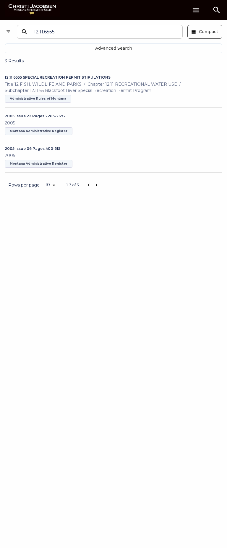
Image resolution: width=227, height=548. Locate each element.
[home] (32, 10)
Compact (208, 31)
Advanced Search (113, 48)
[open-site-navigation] (196, 10)
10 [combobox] (47, 184)
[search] (216, 10)
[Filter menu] (8, 31)
